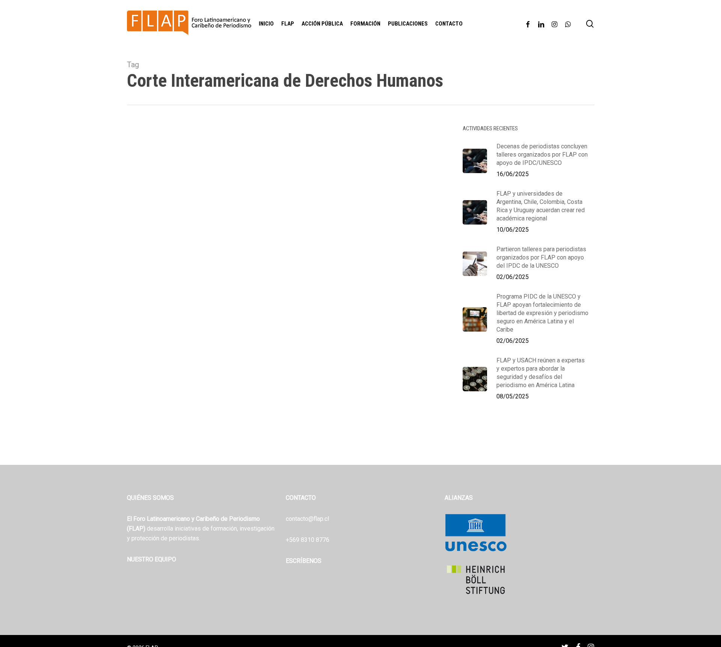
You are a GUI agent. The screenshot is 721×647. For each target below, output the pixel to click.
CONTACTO (301, 497)
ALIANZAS (459, 497)
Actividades (152, 407)
